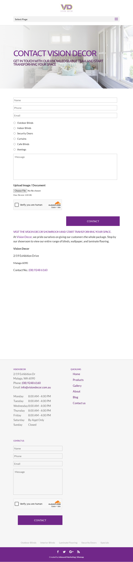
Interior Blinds (47, 542)
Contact (93, 221)
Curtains (21, 138)
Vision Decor (24, 237)
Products (78, 380)
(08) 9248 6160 (38, 270)
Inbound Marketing (67, 557)
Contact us (79, 403)
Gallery (77, 385)
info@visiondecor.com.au (36, 387)
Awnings (21, 149)
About (76, 391)
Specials (105, 542)
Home (76, 374)
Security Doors (25, 133)
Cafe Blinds (23, 144)
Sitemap (80, 557)
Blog (75, 397)
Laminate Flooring (68, 542)
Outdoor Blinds (25, 122)
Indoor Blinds (24, 128)
